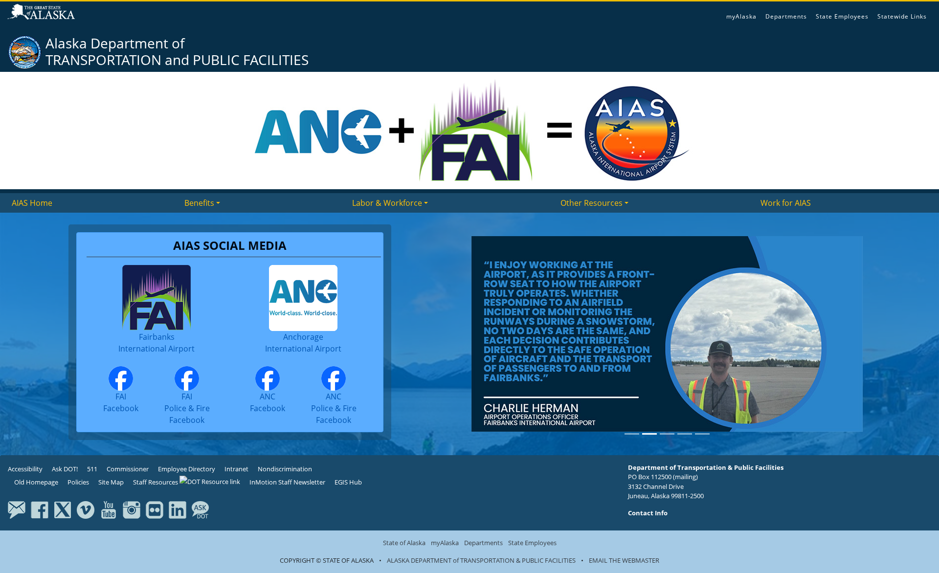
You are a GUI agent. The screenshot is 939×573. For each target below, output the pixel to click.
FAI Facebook (120, 402)
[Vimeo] (85, 509)
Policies (78, 482)
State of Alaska (42, 13)
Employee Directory (186, 468)
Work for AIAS (785, 203)
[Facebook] (39, 509)
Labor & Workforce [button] (387, 203)
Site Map (111, 482)
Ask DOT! (65, 468)
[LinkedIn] (177, 509)
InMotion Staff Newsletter (287, 482)
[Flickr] (154, 509)
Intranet (236, 468)
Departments (786, 16)
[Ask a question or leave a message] (200, 509)
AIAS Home (32, 203)
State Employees (842, 16)
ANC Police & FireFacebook (334, 408)
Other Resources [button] (591, 203)
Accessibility (25, 468)
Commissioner (128, 468)
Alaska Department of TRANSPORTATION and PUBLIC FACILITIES (177, 51)
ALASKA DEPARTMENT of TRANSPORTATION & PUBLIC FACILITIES (481, 560)
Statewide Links (902, 16)
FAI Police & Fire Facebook (187, 408)
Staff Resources (156, 482)
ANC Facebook (267, 402)
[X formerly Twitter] (62, 509)
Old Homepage (35, 482)
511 (92, 468)
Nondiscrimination (285, 468)
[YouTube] (108, 509)
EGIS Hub (348, 482)
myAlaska (741, 16)
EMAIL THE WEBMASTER (624, 560)
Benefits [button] (199, 203)
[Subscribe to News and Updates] (16, 509)
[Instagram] (131, 509)
